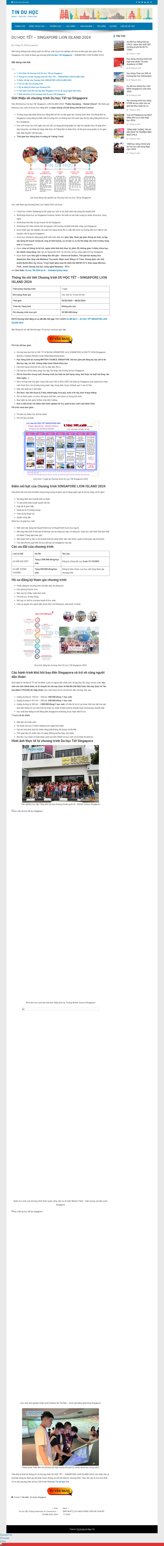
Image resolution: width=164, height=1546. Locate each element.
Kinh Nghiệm (86, 26)
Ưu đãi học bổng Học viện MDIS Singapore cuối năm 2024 (139, 89)
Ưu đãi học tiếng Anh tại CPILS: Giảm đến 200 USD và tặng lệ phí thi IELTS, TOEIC (139, 46)
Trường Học (55, 26)
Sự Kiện (113, 26)
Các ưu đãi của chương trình (31, 84)
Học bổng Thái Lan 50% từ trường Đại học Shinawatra (139, 74)
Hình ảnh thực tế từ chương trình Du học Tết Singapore (42, 94)
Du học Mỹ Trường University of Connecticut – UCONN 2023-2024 (38, 1511)
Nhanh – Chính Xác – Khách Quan (24, 16)
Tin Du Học (25, 12)
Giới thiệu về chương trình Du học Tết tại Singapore (40, 73)
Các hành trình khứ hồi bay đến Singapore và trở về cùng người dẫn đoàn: (50, 91)
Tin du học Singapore (38, 1497)
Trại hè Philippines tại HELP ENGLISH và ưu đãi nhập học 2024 (139, 118)
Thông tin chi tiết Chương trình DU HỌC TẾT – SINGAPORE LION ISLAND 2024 (51, 77)
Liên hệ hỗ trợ (127, 26)
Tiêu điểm (101, 26)
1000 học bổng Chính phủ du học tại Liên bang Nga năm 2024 (138, 147)
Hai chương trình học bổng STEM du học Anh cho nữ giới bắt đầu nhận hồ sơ (139, 103)
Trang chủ (20, 26)
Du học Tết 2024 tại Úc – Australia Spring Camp (46, 270)
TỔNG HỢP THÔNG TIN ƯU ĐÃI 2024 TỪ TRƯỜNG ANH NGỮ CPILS (139, 132)
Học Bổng (70, 26)
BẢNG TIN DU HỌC (37, 26)
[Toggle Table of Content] (13, 69)
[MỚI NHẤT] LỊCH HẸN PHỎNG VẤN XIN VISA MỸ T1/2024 (83, 1511)
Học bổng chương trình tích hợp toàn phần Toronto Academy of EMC (139, 62)
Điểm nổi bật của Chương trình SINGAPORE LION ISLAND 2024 (45, 80)
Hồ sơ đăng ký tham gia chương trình (34, 87)
